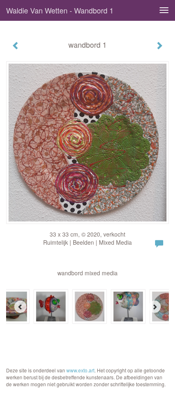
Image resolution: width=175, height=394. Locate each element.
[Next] (155, 307)
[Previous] (20, 307)
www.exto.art (80, 370)
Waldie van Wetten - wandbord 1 (60, 10)
